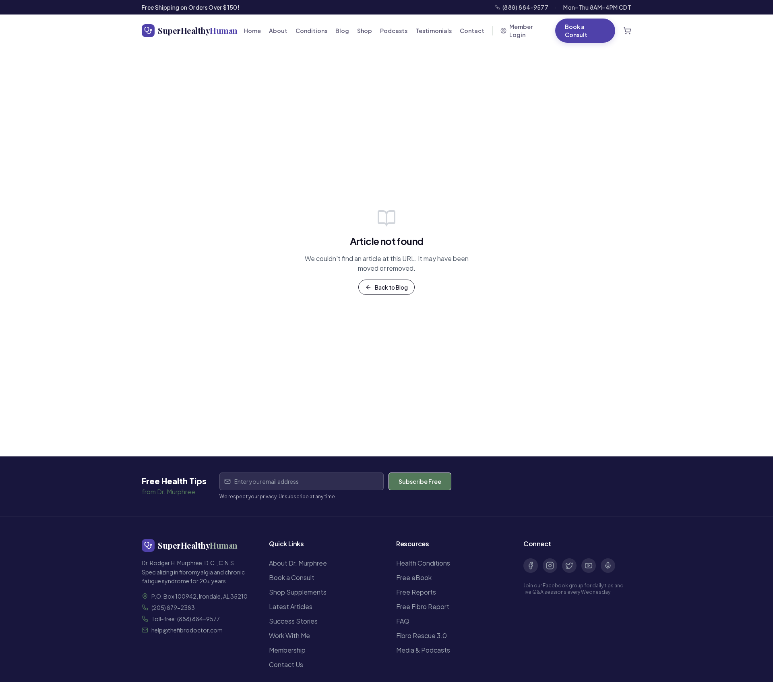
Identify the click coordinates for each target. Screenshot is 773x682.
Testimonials (433, 30)
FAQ (402, 621)
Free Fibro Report (422, 606)
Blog (342, 30)
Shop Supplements (298, 592)
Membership (287, 650)
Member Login (521, 30)
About (278, 30)
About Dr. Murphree (298, 563)
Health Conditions (423, 563)
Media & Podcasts (423, 650)
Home (252, 30)
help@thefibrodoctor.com (187, 630)
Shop (364, 30)
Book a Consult (576, 30)
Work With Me (289, 635)
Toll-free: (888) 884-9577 (185, 618)
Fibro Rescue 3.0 (421, 635)
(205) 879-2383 (173, 607)
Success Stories (293, 621)
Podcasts (393, 30)
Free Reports (416, 592)
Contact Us (286, 664)
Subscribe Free (420, 481)
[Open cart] (627, 31)
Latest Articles (290, 606)
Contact (472, 30)
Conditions (311, 30)
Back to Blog (391, 287)
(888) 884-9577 (525, 7)
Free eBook (414, 577)
